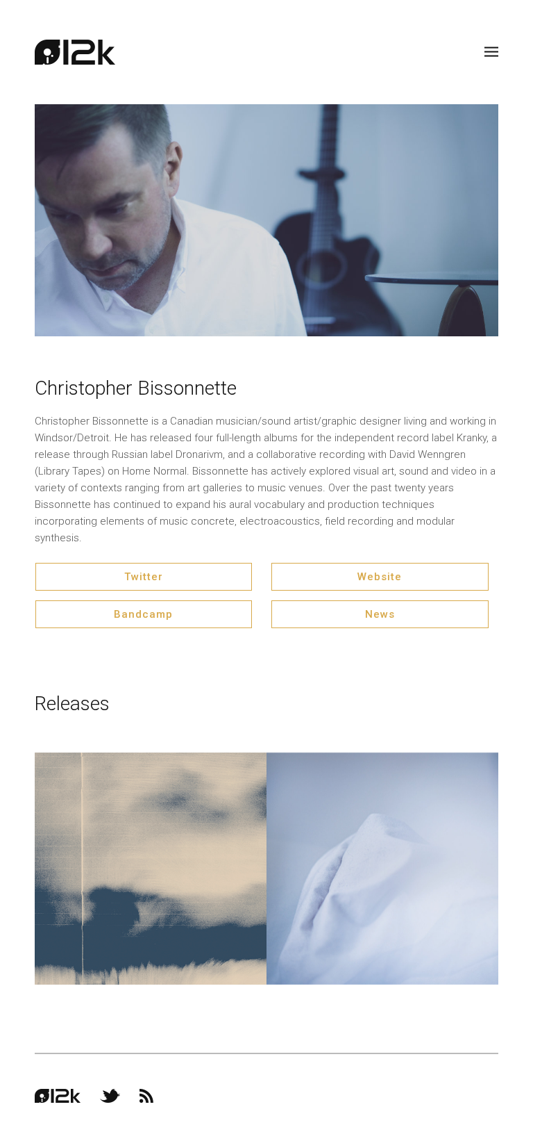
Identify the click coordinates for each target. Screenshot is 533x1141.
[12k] (75, 52)
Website (379, 576)
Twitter (143, 576)
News (380, 614)
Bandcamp (143, 614)
